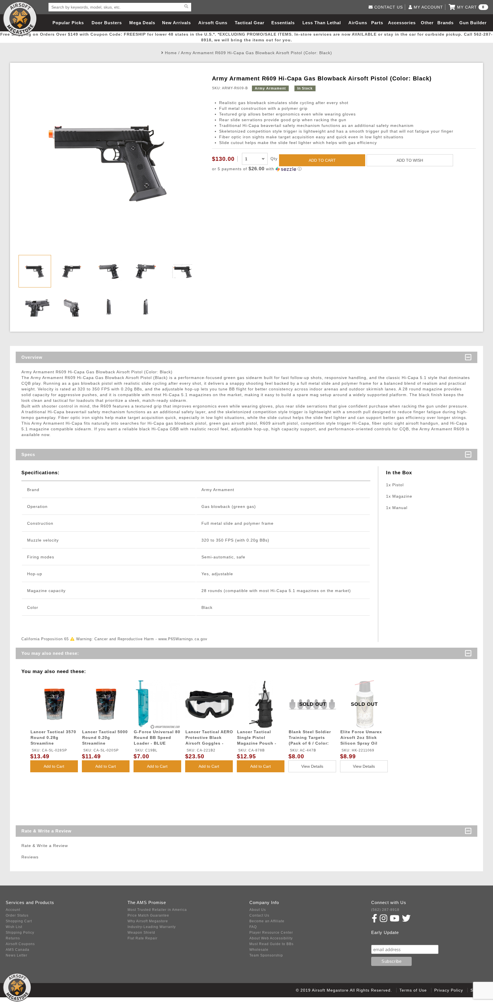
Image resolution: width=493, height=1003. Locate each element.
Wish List (14, 927)
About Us (257, 910)
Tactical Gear (249, 22)
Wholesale (258, 950)
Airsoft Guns (212, 22)
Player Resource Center (271, 933)
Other (427, 22)
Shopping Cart (19, 921)
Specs (28, 454)
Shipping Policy (20, 933)
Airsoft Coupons (20, 944)
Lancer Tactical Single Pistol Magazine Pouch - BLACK (256, 738)
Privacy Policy (448, 990)
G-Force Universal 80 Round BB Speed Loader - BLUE (157, 737)
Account (13, 910)
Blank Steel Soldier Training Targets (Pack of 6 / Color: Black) (310, 738)
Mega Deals (142, 22)
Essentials (283, 22)
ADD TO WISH (410, 160)
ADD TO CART (322, 160)
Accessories (402, 22)
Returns (13, 938)
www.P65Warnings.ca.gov (182, 639)
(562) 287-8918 (385, 910)
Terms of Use (413, 990)
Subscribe (383, 939)
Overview (32, 357)
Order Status (17, 915)
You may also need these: (50, 653)
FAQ (253, 927)
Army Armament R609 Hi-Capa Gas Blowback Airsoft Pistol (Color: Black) (256, 52)
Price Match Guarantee (148, 915)
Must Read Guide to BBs (271, 944)
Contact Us (259, 915)
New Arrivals (176, 22)
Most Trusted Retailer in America (157, 910)
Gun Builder (473, 22)
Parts (377, 22)
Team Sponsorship (266, 955)
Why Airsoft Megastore (148, 921)
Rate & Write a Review (46, 830)
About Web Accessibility (271, 938)
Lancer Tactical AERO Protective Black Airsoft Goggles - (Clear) (209, 738)
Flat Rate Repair (142, 938)
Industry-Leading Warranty (152, 927)
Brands (445, 22)
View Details (312, 766)
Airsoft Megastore (20, 18)
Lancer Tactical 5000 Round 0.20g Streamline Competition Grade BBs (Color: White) (105, 738)
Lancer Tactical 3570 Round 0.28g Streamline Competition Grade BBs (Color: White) (53, 738)
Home (171, 52)
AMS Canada (17, 950)
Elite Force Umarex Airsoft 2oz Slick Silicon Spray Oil (361, 737)
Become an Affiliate (266, 921)
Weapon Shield (141, 933)
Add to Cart (54, 766)
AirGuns (357, 22)
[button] (344, 169)
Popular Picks (68, 22)
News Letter (16, 955)
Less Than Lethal (321, 22)
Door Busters (107, 22)
